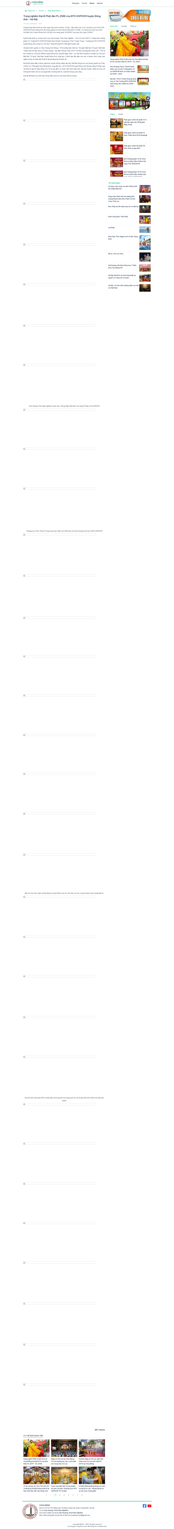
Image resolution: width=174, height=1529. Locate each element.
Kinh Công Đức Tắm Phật (118, 217)
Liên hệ (99, 3)
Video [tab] (112, 114)
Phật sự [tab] (133, 26)
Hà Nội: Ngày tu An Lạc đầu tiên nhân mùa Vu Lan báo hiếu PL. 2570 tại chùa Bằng (91, 1461)
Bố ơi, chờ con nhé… (116, 254)
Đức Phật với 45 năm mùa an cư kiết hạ (123, 206)
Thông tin (75, 3)
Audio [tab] (120, 114)
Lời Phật (111, 228)
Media (92, 3)
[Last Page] (82, 1495)
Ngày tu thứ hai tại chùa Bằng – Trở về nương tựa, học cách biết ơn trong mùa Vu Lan (63, 1461)
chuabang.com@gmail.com (80, 1515)
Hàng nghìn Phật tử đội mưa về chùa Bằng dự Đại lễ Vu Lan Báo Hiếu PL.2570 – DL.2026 (35, 1461)
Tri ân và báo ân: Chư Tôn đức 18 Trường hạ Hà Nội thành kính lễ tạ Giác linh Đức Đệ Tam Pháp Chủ (36, 1488)
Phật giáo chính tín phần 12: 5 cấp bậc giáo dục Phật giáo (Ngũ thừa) (135, 122)
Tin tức (84, 3)
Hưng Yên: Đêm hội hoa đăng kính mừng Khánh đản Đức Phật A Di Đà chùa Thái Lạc (121, 198)
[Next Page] (77, 1495)
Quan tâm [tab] (114, 26)
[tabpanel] (129, 60)
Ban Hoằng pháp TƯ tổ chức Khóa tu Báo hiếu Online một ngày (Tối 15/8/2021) (135, 161)
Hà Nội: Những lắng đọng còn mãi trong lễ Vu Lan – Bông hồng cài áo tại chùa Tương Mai (92, 1488)
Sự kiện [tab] (124, 26)
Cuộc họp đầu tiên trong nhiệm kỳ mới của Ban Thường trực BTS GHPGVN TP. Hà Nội (64, 1488)
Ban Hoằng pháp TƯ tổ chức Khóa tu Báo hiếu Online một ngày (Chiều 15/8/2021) (135, 174)
